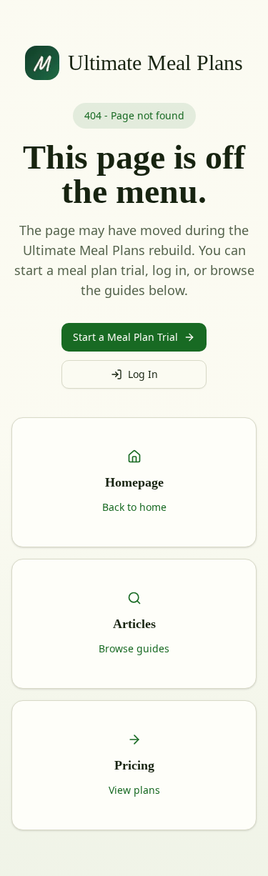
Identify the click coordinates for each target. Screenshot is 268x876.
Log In (143, 374)
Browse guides (134, 648)
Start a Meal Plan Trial (125, 337)
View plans (134, 790)
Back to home (134, 507)
